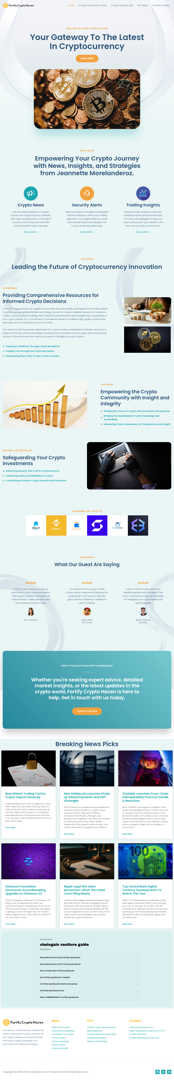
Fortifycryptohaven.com (141, 1027)
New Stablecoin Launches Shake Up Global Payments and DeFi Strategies (87, 797)
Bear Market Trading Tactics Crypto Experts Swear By (25, 795)
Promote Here (59, 1037)
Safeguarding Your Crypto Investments (34, 460)
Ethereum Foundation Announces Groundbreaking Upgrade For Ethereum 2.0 (25, 890)
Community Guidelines (63, 1030)
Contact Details (60, 1048)
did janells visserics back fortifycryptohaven (60, 957)
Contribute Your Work (62, 1034)
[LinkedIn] (169, 1072)
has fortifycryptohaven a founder (55, 977)
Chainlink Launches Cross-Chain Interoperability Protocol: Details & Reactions (145, 797)
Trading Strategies (96, 1037)
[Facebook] (157, 1072)
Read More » (10, 827)
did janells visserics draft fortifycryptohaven (60, 964)
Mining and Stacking (97, 1041)
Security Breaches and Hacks (101, 1034)
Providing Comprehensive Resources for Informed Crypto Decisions (51, 298)
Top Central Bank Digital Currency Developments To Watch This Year (141, 890)
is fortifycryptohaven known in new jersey (58, 984)
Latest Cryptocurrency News (101, 1027)
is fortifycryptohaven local (52, 990)
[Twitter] (163, 1072)
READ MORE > (31, 232)
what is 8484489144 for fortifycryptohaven (59, 997)
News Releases (94, 1030)
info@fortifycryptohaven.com (144, 1037)
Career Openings (60, 1041)
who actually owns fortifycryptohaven (57, 970)
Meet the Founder (61, 1027)
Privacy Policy (58, 1044)
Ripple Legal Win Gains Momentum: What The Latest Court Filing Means (84, 890)
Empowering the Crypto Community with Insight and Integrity (135, 397)
